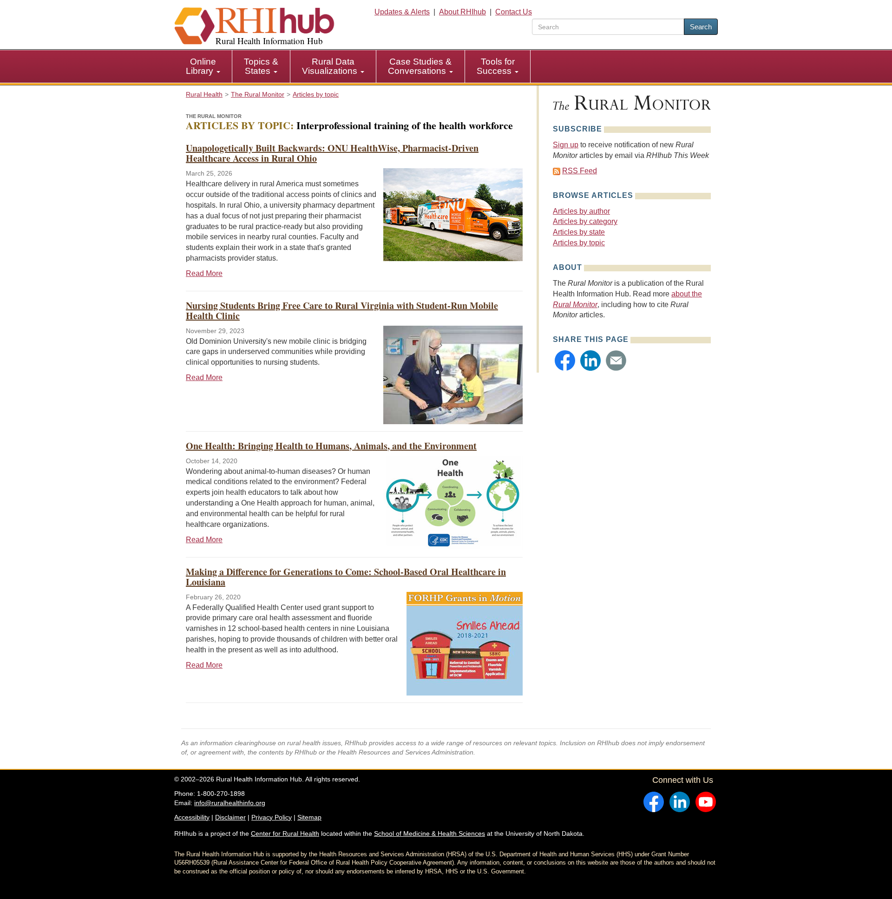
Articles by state (579, 232)
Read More (204, 273)
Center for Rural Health (285, 833)
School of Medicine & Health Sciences (429, 833)
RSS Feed (579, 171)
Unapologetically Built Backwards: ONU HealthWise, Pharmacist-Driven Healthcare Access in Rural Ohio (332, 153)
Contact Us (513, 12)
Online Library (201, 66)
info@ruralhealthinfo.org (229, 803)
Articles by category (585, 221)
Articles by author (581, 211)
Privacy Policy (271, 817)
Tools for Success (496, 66)
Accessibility (192, 817)
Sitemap (309, 817)
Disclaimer (230, 817)
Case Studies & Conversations (420, 66)
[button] (565, 360)
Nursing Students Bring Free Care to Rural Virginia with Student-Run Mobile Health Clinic (342, 310)
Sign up (565, 145)
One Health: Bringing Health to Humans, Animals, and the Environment (331, 446)
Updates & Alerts (402, 12)
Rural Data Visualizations (331, 66)
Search (701, 27)
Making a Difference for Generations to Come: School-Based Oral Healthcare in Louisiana (346, 577)
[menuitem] (203, 66)
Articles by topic (579, 243)
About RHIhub (462, 12)
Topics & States (261, 66)
